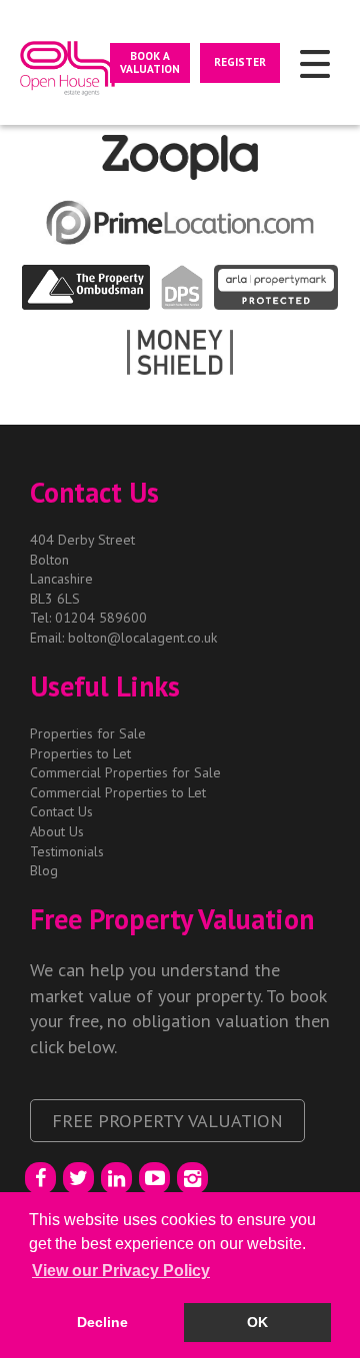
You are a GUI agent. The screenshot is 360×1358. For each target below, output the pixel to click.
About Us (57, 831)
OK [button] (257, 1322)
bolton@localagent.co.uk (142, 638)
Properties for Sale (88, 733)
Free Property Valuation (167, 1120)
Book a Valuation (150, 62)
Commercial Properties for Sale (125, 772)
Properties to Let (80, 753)
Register (240, 62)
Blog (44, 870)
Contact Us (61, 811)
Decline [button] (102, 1322)
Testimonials (67, 851)
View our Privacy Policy (121, 1270)
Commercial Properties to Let (118, 792)
